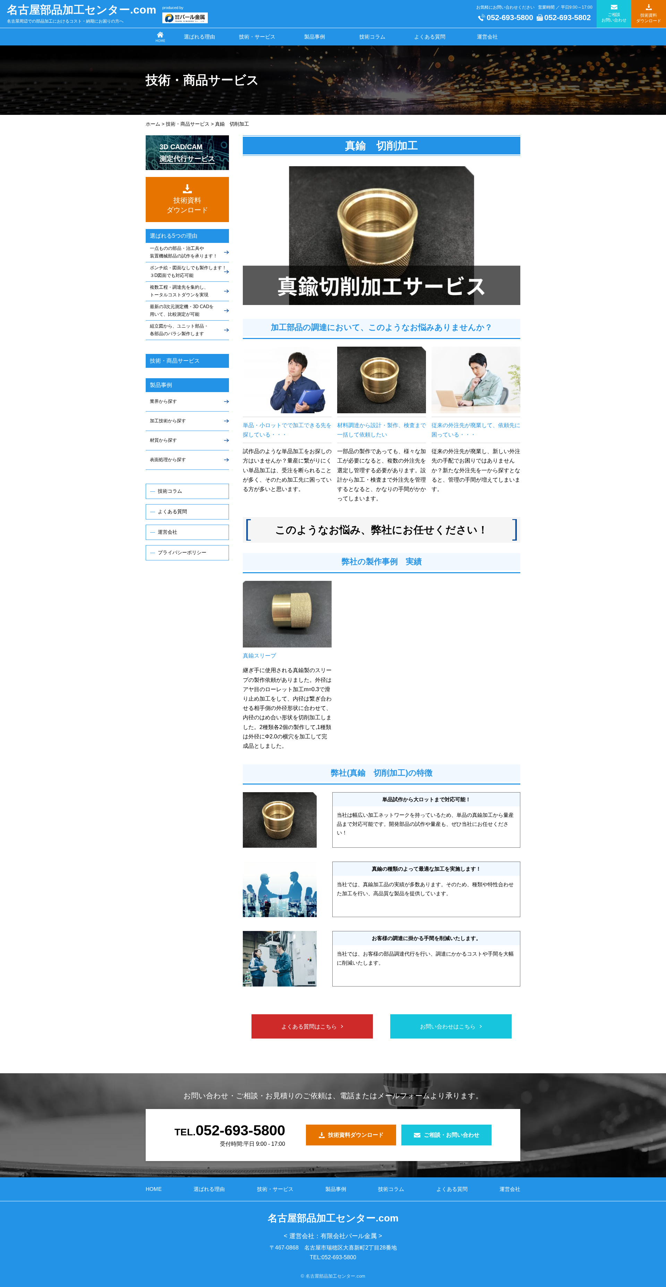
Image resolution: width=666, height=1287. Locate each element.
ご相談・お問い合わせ (451, 1135)
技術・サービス (257, 37)
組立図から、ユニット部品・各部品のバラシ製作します (179, 329)
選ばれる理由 (199, 37)
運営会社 (487, 37)
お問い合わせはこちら (448, 1027)
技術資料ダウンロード (356, 1135)
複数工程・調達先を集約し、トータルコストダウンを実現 (179, 291)
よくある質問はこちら (309, 1027)
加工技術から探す (168, 420)
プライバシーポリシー (182, 552)
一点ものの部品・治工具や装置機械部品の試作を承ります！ (183, 252)
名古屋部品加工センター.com (81, 9)
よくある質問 (429, 37)
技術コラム (372, 37)
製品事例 (314, 37)
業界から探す (163, 401)
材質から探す (163, 440)
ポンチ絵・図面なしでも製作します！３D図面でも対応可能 (188, 271)
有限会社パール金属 (349, 1236)
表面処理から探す (168, 459)
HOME (154, 1189)
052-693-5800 (510, 17)
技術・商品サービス (175, 361)
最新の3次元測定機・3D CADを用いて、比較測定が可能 (182, 310)
